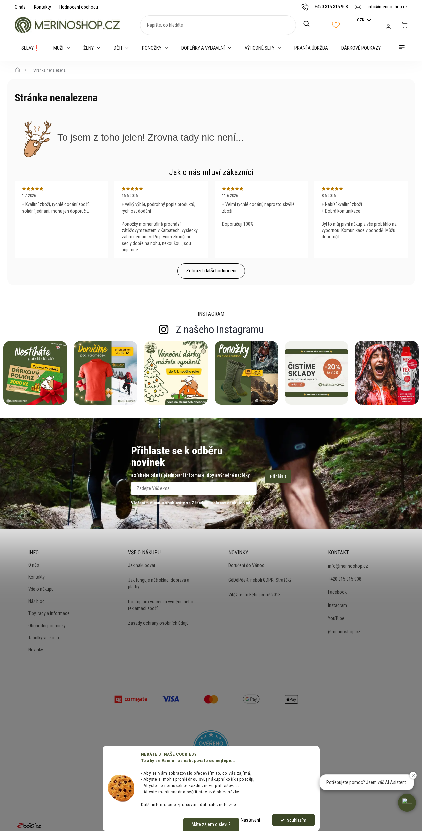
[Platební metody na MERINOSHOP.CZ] (131, 698)
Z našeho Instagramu (220, 329)
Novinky (35, 649)
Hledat (310, 24)
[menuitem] (31, 48)
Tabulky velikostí (43, 637)
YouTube (336, 618)
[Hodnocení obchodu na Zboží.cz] (29, 825)
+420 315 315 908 (344, 579)
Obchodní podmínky (47, 625)
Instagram (337, 605)
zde (232, 804)
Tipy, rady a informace (49, 613)
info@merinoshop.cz (348, 566)
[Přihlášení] (388, 27)
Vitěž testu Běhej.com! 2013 (254, 594)
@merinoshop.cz (344, 631)
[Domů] (19, 70)
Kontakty (42, 7)
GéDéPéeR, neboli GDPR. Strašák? (260, 580)
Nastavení (250, 820)
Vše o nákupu (41, 589)
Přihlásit (278, 476)
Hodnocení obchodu (78, 7)
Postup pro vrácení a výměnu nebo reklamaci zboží (160, 605)
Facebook (337, 592)
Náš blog (36, 601)
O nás (20, 7)
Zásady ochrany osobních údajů (158, 623)
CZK (361, 19)
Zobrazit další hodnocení (211, 271)
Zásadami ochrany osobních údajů (223, 502)
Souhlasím (296, 820)
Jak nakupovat (141, 565)
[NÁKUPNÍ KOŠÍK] (404, 25)
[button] (407, 802)
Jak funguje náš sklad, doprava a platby (158, 583)
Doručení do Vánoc (246, 565)
